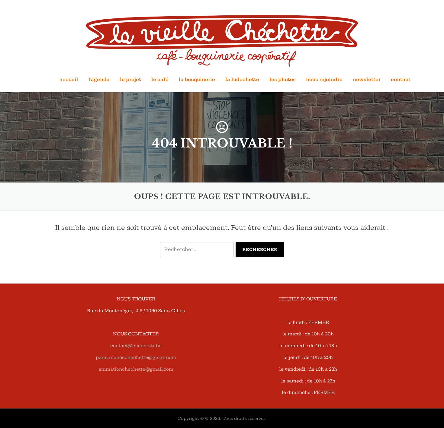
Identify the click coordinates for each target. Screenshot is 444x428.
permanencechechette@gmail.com (136, 357)
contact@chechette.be (136, 345)
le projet (130, 79)
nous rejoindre (324, 79)
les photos (282, 79)
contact (400, 79)
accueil (69, 79)
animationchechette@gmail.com (135, 369)
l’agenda (99, 79)
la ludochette (242, 79)
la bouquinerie (197, 79)
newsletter (367, 79)
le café (160, 79)
